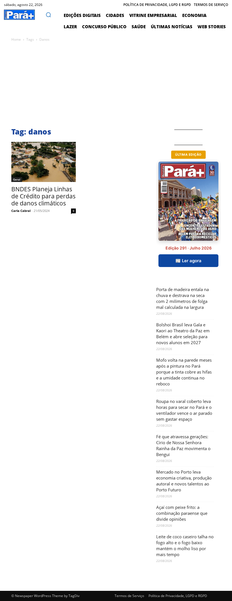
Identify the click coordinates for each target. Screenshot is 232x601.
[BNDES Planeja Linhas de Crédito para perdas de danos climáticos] (43, 162)
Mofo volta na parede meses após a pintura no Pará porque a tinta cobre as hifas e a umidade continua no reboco (184, 372)
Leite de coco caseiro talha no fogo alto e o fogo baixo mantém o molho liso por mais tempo (185, 545)
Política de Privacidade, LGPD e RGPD (178, 595)
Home (16, 39)
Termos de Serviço (129, 595)
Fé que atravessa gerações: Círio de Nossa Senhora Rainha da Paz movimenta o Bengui (183, 445)
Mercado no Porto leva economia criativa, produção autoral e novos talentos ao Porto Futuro (184, 480)
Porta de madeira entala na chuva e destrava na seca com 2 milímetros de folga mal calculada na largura (182, 298)
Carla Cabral (21, 211)
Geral (16, 179)
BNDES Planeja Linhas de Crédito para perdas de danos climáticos (43, 196)
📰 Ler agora (188, 260)
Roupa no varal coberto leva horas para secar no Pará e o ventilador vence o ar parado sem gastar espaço (184, 410)
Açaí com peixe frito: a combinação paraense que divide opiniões (181, 513)
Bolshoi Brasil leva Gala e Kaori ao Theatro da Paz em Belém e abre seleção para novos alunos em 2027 (183, 333)
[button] (48, 14)
